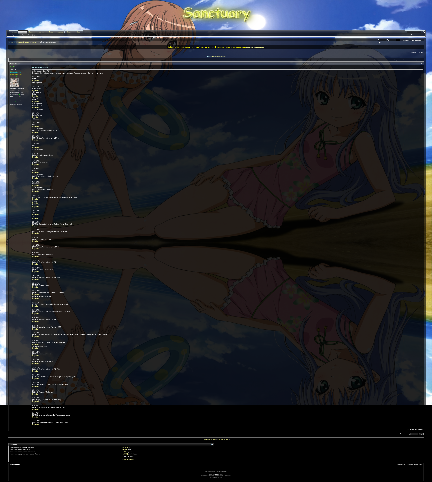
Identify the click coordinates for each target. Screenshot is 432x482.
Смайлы (125, 450)
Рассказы (60, 32)
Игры (69, 32)
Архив (416, 464)
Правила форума (128, 459)
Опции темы (397, 60)
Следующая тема (222, 439)
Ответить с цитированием (416, 429)
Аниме (41, 32)
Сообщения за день (15, 35)
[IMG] (124, 452)
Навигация (42, 35)
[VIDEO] (125, 454)
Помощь (406, 40)
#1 (422, 63)
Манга (51, 32)
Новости (14, 32)
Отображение (417, 60)
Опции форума (32, 35)
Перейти (35, 81)
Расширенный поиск (417, 35)
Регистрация (416, 40)
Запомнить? (383, 42)
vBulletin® (216, 474)
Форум (23, 32)
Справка (24, 35)
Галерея (32, 32)
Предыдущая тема (210, 439)
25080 (19, 96)
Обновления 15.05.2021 (218, 56)
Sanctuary (410, 464)
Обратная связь (401, 464)
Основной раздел (23, 42)
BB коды (125, 447)
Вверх (421, 434)
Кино (78, 32)
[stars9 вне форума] (14, 82)
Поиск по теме (407, 60)
